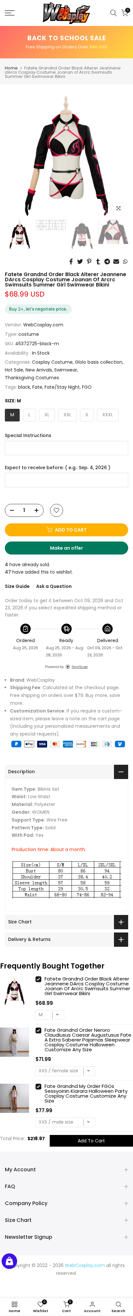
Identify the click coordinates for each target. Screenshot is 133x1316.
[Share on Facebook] (71, 261)
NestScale (80, 667)
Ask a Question (54, 586)
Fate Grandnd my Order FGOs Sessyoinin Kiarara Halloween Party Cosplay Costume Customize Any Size (86, 1093)
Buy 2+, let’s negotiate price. (38, 308)
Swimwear (65, 370)
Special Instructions (28, 436)
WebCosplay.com (43, 325)
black (24, 387)
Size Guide (17, 586)
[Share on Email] (116, 261)
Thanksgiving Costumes (32, 377)
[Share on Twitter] (80, 261)
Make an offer (72, 549)
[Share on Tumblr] (98, 261)
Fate (37, 387)
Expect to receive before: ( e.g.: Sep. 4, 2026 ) (57, 468)
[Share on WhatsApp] (125, 261)
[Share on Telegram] (107, 261)
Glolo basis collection (98, 362)
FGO (87, 387)
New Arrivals (39, 370)
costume (28, 334)
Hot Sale (14, 370)
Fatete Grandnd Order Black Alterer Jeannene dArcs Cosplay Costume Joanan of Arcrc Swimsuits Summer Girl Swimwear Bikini (87, 986)
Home (11, 68)
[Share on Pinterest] (89, 261)
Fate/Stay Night (62, 387)
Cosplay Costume (52, 362)
